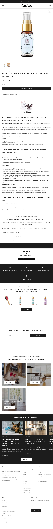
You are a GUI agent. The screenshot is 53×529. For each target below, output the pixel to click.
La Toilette (25, 486)
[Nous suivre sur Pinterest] (10, 522)
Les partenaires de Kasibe (43, 479)
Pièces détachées (27, 492)
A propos (39, 470)
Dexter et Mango (23, 209)
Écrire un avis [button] (26, 259)
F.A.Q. (3, 500)
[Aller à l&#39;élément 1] (4, 65)
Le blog (39, 472)
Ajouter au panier (26, 88)
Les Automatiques (27, 488)
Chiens (24, 474)
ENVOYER (38, 335)
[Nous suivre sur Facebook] (3, 522)
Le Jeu (24, 483)
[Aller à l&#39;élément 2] (8, 65)
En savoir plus (5, 455)
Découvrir (9, 382)
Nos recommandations (42, 481)
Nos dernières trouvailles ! (28, 470)
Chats (24, 472)
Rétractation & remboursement (8, 511)
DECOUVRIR (26, 459)
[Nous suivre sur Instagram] (6, 522)
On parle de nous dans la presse (44, 474)
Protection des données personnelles (9, 509)
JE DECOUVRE (26, 309)
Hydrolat (5, 168)
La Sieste (25, 479)
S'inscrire (36, 510)
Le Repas (25, 476)
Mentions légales (5, 502)
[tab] (5, 229)
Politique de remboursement (8, 518)
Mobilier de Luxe (26, 490)
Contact (3, 513)
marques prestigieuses (6, 477)
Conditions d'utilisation (7, 515)
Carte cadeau (40, 476)
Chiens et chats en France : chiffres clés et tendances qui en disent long (35, 441)
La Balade (25, 481)
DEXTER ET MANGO (6, 71)
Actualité (4, 436)
